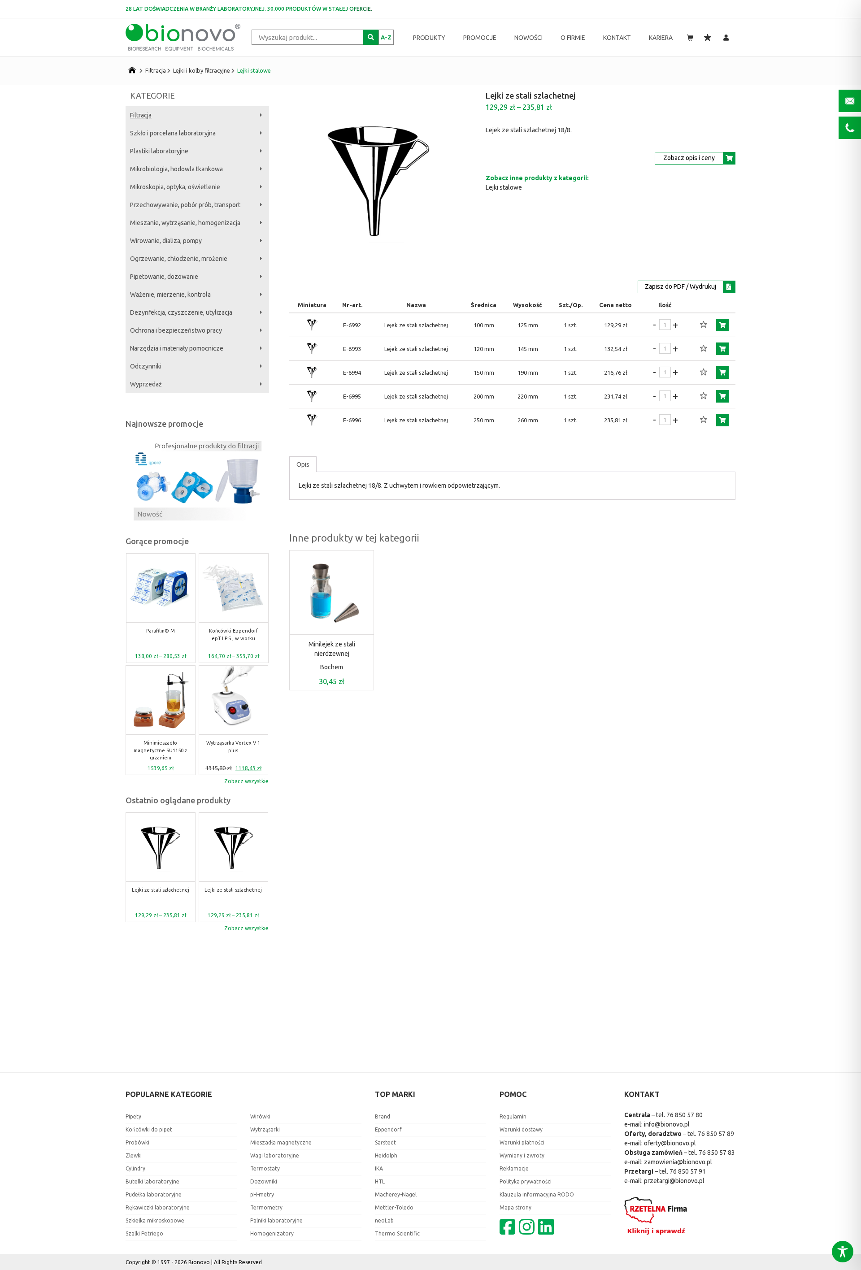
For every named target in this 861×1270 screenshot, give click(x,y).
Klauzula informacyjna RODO (537, 1194)
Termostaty (265, 1168)
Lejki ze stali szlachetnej (160, 890)
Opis (302, 464)
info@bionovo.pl (667, 1124)
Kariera (661, 37)
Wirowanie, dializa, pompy (166, 240)
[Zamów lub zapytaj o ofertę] (722, 325)
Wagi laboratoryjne (274, 1155)
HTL (380, 1181)
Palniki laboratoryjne (276, 1220)
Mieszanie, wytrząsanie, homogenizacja (185, 222)
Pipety (133, 1116)
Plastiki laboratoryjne (159, 151)
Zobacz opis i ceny (689, 157)
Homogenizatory (272, 1233)
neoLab (384, 1220)
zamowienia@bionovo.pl (678, 1162)
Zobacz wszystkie (246, 781)
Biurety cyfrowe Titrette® (233, 746)
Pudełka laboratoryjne (154, 1194)
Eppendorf (388, 1129)
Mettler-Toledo (394, 1207)
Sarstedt (385, 1142)
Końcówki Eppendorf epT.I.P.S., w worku (160, 634)
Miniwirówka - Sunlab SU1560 (233, 634)
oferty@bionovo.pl (670, 1143)
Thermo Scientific (397, 1233)
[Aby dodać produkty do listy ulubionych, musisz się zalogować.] (703, 325)
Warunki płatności (522, 1142)
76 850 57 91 (688, 1171)
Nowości (528, 37)
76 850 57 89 (716, 1133)
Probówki (137, 1142)
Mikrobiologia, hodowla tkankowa (176, 169)
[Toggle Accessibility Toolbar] (842, 1251)
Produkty (429, 37)
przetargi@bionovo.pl (674, 1180)
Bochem (331, 667)
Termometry (266, 1207)
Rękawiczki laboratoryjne (158, 1207)
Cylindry (135, 1168)
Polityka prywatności (526, 1181)
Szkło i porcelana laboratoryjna (173, 133)
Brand (382, 1116)
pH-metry (262, 1194)
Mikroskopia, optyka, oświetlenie (175, 187)
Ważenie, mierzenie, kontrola (170, 294)
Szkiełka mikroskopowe (155, 1220)
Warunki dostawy (521, 1129)
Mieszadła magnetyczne (281, 1142)
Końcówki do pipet (149, 1129)
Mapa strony (515, 1207)
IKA (379, 1168)
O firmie (573, 37)
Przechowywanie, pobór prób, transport (185, 204)
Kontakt (617, 37)
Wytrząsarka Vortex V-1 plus (160, 746)
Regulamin (513, 1116)
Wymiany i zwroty (522, 1155)
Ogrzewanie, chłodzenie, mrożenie (178, 258)
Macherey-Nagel (396, 1194)
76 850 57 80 (684, 1114)
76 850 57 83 (717, 1152)
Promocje (479, 37)
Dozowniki (263, 1181)
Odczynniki (145, 366)
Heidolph (386, 1155)
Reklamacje (514, 1168)
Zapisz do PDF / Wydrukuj (680, 286)
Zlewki (134, 1155)
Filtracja (155, 70)
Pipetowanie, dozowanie (164, 276)
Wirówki (260, 1116)
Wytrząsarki (265, 1129)
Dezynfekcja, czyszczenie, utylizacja (181, 312)
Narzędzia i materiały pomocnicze (176, 348)
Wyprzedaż (146, 384)
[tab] (303, 464)
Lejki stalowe (254, 70)
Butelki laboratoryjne (152, 1181)
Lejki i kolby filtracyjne (201, 70)
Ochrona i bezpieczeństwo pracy (176, 330)
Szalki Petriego (144, 1233)
